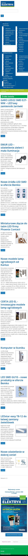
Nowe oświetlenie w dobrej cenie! (12, 453)
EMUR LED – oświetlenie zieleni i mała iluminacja (12, 147)
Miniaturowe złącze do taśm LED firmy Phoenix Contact (14, 226)
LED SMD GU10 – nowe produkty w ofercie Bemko (14, 380)
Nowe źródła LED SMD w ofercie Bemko (14, 183)
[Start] (2, 481)
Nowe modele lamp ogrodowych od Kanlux (12, 262)
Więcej (2, 135)
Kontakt (2, 551)
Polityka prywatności (6, 554)
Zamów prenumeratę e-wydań (14, 534)
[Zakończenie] (4, 481)
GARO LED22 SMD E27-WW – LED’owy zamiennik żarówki (14, 103)
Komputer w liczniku (13, 347)
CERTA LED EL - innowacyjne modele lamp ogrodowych (13, 304)
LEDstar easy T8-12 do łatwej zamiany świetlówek (14, 419)
